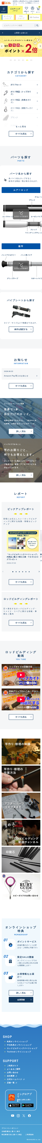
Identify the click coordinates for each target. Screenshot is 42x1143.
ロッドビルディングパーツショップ (22, 1048)
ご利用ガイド (12, 1066)
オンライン (8, 17)
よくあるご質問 (13, 1069)
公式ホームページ (14, 1079)
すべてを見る (21, 134)
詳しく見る (21, 431)
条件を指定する (21, 329)
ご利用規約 (29, 1134)
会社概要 (11, 1076)
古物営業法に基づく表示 (11, 1131)
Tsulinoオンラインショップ (19, 1052)
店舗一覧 (11, 1083)
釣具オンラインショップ (17, 1041)
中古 (21, 17)
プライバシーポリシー (10, 1128)
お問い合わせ (12, 1072)
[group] (21, 46)
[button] (2, 32)
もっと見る (21, 126)
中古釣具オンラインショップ (19, 1045)
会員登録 (21, 1000)
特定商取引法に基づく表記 (12, 1134)
